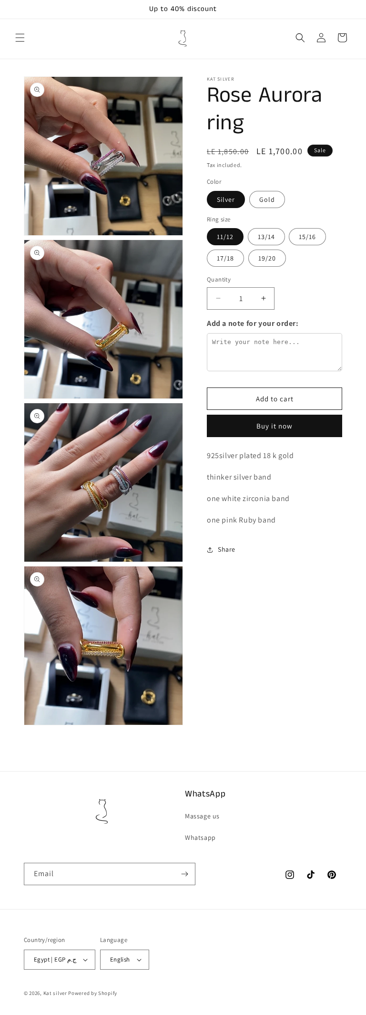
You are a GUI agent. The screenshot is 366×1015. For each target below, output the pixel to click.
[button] (20, 37)
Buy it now (274, 425)
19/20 (267, 258)
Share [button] (226, 549)
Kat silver (56, 993)
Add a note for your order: (253, 323)
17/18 (225, 258)
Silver (226, 199)
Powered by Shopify (92, 993)
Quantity (219, 279)
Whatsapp (200, 837)
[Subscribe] (184, 874)
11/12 (225, 236)
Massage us (202, 816)
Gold (267, 199)
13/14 (266, 236)
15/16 (307, 236)
